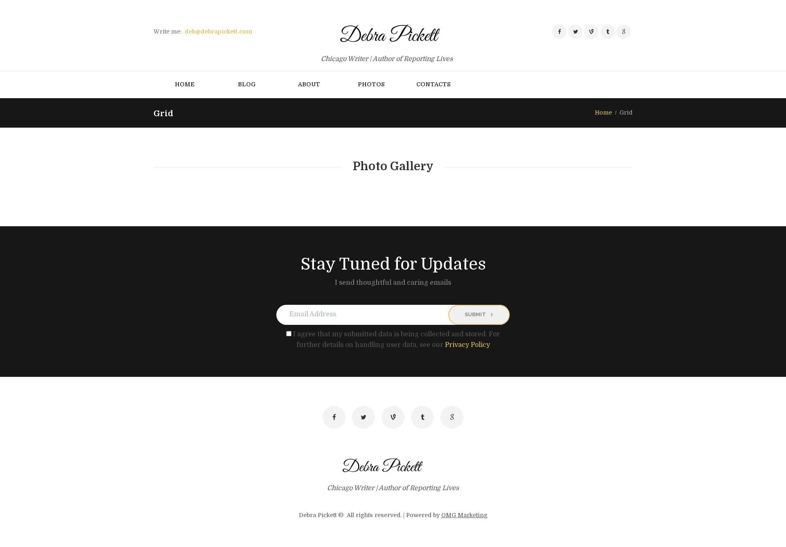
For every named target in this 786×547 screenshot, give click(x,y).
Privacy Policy (467, 345)
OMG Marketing (464, 515)
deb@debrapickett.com (218, 31)
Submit (475, 314)
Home (603, 112)
